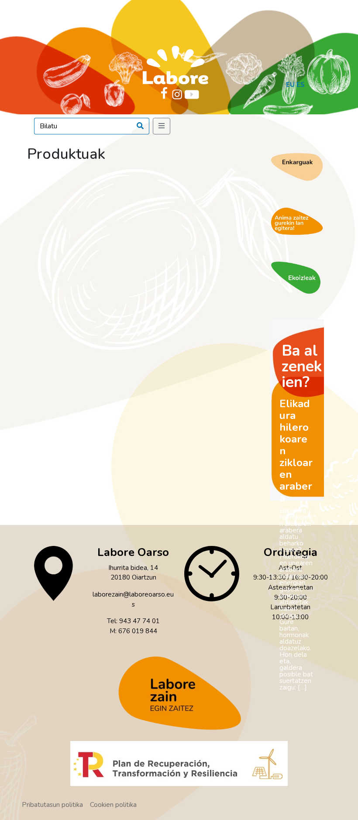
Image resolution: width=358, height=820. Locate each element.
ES (300, 84)
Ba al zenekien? (302, 366)
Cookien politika (113, 804)
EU (290, 84)
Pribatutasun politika (52, 804)
